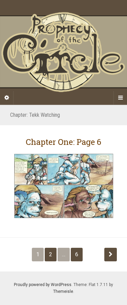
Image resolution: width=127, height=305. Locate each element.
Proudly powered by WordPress (42, 284)
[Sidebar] (7, 98)
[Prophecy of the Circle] (63, 52)
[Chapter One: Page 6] (63, 185)
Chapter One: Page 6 (63, 141)
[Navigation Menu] (120, 98)
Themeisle (63, 291)
